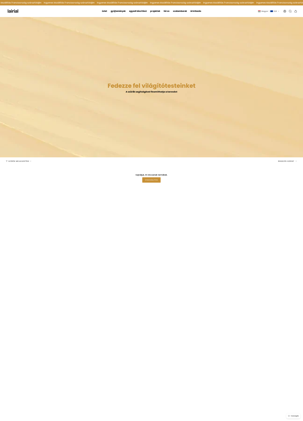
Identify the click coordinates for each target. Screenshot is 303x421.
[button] (104, 11)
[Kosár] (295, 11)
